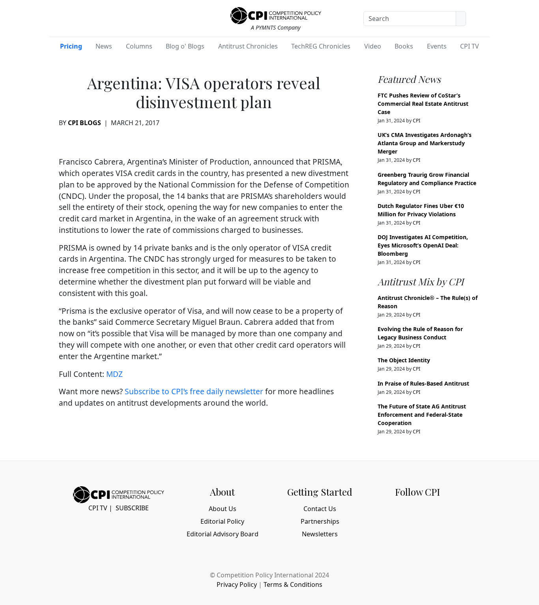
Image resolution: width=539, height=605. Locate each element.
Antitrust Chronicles (248, 46)
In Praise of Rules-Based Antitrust (423, 383)
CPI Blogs (84, 122)
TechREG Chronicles (320, 46)
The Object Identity (404, 360)
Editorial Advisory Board (222, 534)
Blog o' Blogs (185, 46)
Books (404, 46)
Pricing (71, 46)
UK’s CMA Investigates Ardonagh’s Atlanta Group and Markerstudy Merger (425, 143)
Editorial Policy (222, 521)
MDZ (114, 374)
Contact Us (319, 508)
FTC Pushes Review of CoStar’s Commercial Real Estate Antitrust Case (423, 104)
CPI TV (469, 46)
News (103, 46)
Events (437, 46)
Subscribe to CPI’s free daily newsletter (194, 391)
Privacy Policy (237, 584)
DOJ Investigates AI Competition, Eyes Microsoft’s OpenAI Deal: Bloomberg (423, 245)
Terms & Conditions (293, 584)
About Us (222, 508)
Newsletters (320, 534)
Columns (139, 46)
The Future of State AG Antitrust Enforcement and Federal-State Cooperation (422, 415)
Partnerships (320, 521)
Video (372, 46)
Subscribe (132, 508)
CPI (416, 120)
